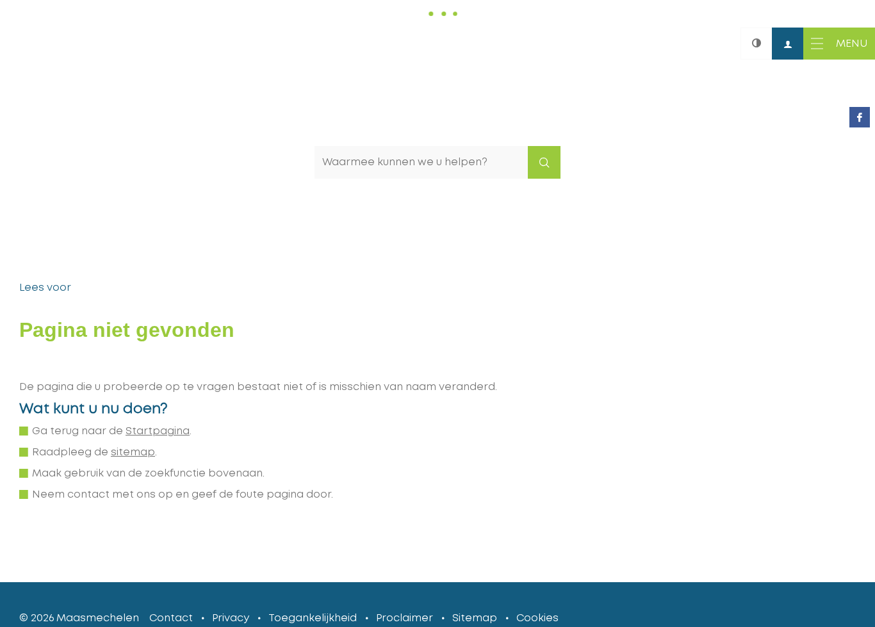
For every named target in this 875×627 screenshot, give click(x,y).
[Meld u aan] (788, 44)
